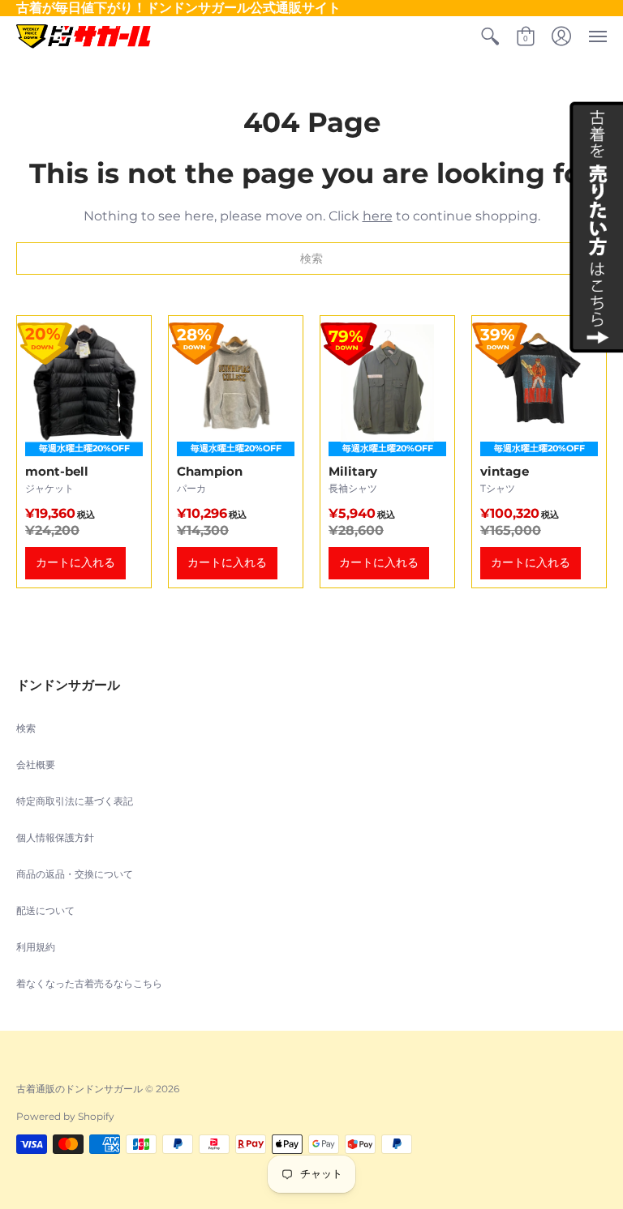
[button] (490, 36)
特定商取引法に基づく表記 (74, 801)
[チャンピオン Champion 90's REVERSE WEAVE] (236, 451)
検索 (26, 728)
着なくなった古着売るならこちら (89, 983)
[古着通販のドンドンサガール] (83, 36)
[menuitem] (490, 36)
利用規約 (35, 947)
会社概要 (35, 764)
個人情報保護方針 (55, 837)
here (378, 216)
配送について (45, 910)
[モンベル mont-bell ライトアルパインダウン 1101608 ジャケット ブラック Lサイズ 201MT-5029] (84, 451)
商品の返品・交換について (74, 874)
